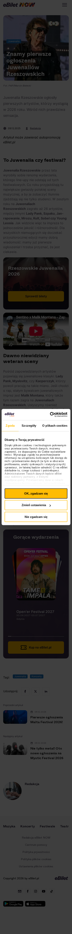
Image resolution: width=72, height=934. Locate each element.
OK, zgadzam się (36, 493)
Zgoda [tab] (10, 425)
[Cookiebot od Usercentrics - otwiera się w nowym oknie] (50, 414)
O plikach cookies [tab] (54, 425)
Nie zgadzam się (36, 517)
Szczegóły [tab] (29, 425)
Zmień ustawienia (34, 505)
